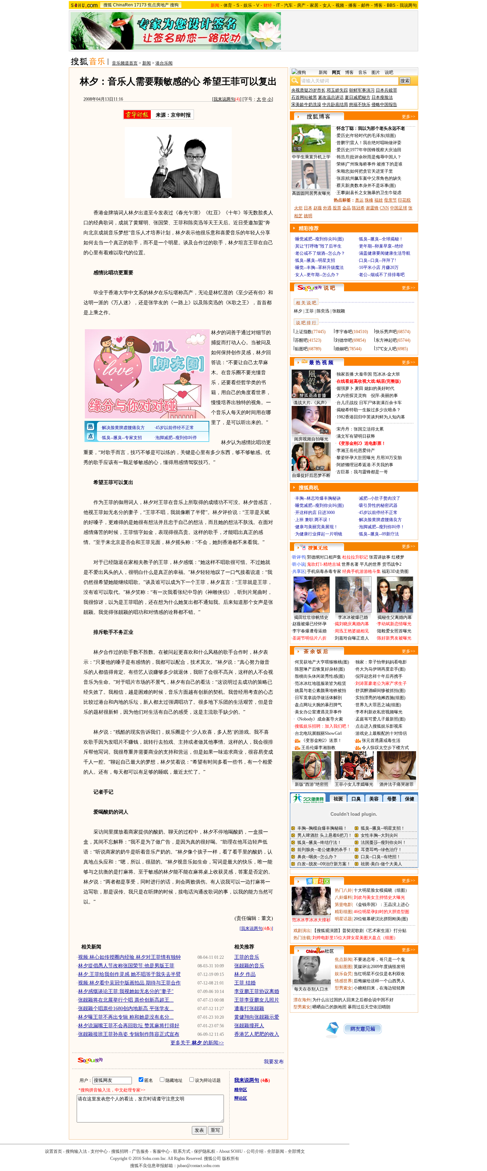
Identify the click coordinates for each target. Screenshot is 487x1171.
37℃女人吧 (385, 348)
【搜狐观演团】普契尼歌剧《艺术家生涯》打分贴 (359, 930)
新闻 (146, 63)
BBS (391, 5)
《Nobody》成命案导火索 (319, 719)
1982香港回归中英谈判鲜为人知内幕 (371, 416)
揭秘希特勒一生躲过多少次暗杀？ (369, 409)
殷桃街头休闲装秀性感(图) (320, 676)
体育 (228, 5)
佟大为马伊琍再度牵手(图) (380, 669)
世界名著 (350, 564)
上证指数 (303, 331)
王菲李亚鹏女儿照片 (256, 1000)
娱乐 (248, 5)
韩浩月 (343, 156)
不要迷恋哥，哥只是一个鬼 (379, 959)
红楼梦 (397, 557)
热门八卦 (343, 890)
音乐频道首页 (125, 63)
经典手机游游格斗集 (361, 571)
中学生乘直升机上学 (311, 156)
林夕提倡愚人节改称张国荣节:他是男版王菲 (126, 965)
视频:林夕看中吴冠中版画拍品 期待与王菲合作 (129, 983)
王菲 (309, 311)
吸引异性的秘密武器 (378, 505)
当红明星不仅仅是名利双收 (379, 973)
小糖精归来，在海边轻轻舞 (379, 988)
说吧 (389, 72)
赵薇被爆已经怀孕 (309, 623)
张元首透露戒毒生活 (381, 740)
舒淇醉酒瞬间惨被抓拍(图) (380, 690)
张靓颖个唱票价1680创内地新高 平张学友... (126, 1008)
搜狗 (174, 4)
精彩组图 (343, 911)
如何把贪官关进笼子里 (371, 171)
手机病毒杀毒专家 (324, 571)
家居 (314, 5)
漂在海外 (302, 999)
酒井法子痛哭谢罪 (396, 784)
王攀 (341, 192)
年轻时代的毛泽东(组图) (373, 135)
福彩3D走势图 (395, 571)
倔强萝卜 (345, 388)
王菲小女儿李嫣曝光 (354, 784)
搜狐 (107, 4)
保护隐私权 (204, 1151)
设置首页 (53, 1151)
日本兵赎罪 (386, 90)
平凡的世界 (370, 564)
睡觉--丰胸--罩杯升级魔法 (319, 267)
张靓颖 (338, 311)
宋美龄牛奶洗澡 (306, 104)
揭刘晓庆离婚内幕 (352, 623)
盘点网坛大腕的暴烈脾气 (318, 704)
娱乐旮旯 (343, 973)
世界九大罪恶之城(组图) (378, 704)
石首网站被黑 (304, 97)
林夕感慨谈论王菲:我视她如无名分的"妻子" (126, 991)
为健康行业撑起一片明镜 (318, 533)
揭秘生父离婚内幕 (395, 617)
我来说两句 (224, 99)
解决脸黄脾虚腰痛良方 (380, 519)
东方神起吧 (386, 340)
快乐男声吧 (386, 331)
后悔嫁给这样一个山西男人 (379, 980)
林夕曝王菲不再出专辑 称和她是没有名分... (126, 1017)
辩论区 (240, 1098)
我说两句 (408, 5)
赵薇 (317, 207)
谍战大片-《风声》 (311, 402)
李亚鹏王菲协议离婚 (256, 991)
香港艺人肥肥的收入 (256, 1034)
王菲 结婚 (245, 983)
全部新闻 (275, 1151)
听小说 (298, 564)
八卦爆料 (343, 897)
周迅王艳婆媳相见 (352, 630)
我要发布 (274, 1061)
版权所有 (230, 1158)
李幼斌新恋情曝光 (394, 623)
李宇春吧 (343, 331)
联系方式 (181, 1151)
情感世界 (343, 980)
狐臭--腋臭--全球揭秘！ (381, 238)
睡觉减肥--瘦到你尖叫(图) (319, 238)
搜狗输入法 (76, 1151)
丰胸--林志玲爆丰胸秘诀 (318, 498)
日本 (308, 207)
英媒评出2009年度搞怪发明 (379, 966)
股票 (337, 207)
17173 (140, 4)
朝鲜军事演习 (362, 90)
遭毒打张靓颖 (249, 1008)
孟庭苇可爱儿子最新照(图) (380, 719)
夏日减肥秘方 (357, 97)
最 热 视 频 (321, 362)
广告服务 (140, 1151)
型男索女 (343, 988)
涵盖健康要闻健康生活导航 (384, 253)
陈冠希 (358, 207)
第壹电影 (343, 904)
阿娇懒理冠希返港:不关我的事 (365, 464)
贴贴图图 (343, 966)
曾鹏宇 (343, 142)
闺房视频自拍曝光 (311, 439)
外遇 (327, 207)
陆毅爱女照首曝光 (394, 630)
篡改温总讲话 (331, 97)
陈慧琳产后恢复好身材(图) (320, 669)
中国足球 (398, 207)
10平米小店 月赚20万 (379, 267)
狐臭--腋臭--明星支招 (315, 260)
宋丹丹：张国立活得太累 (360, 429)
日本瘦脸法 (382, 97)
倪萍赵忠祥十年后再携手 (379, 676)
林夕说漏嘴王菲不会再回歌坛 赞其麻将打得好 (128, 1025)
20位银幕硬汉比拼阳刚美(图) (381, 918)
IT (278, 5)
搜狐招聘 (119, 1151)
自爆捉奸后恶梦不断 (311, 475)
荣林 (341, 164)
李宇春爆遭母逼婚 (309, 630)
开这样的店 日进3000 (315, 512)
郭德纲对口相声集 (324, 557)
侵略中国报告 (384, 104)
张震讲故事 (379, 557)
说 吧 (329, 288)
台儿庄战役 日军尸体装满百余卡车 (369, 402)
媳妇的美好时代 (379, 388)
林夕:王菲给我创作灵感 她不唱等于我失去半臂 (129, 974)
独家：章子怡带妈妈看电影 (381, 662)
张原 (341, 178)
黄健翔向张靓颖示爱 (256, 1017)
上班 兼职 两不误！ (313, 519)
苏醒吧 (301, 340)
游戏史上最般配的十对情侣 (381, 733)
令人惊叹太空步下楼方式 (385, 747)
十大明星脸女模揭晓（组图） (381, 890)
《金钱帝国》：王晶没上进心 (381, 904)
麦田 (359, 388)
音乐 (362, 72)
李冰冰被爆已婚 (353, 617)
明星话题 (343, 918)
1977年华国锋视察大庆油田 (375, 149)
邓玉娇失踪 (337, 90)
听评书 (298, 557)
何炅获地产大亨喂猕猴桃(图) (322, 662)
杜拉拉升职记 (355, 557)
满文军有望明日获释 (356, 436)
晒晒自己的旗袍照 (329, 1006)
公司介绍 (254, 1151)
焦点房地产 (158, 4)
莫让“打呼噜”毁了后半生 (318, 246)
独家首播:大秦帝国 (354, 374)
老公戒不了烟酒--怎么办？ (320, 253)
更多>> (408, 116)
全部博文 (296, 1151)
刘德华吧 (343, 340)
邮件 (365, 5)
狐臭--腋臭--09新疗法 (379, 533)
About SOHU (231, 1151)
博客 (378, 5)
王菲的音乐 (246, 957)
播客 (352, 5)
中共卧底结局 (335, 104)
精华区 (240, 1089)
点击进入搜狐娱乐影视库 (379, 726)
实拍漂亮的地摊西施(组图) (380, 697)
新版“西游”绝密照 (311, 784)
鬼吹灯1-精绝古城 (323, 564)
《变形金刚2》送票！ (321, 740)
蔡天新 (343, 185)
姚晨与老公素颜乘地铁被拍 (320, 690)
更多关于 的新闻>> (197, 1042)
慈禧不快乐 (359, 104)
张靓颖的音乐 (249, 965)
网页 (336, 72)
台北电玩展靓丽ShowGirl (318, 733)
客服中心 (161, 1151)
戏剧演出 (302, 930)
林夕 (298, 311)
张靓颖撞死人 (249, 1025)
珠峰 (369, 200)
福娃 (378, 200)
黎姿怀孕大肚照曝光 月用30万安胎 (369, 457)
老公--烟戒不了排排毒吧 (382, 274)
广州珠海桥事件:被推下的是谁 (374, 164)
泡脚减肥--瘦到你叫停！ (382, 526)
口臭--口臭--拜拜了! (377, 260)
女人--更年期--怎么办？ (317, 274)
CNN (384, 207)
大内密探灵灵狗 (351, 395)
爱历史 (343, 135)
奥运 (359, 200)
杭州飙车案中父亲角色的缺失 (373, 178)
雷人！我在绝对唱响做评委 (375, 142)
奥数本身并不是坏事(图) (373, 185)
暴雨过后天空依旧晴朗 (369, 1006)
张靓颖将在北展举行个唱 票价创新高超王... (126, 1000)
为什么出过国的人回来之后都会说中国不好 (353, 999)
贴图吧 (301, 348)
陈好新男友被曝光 (394, 638)
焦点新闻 (343, 959)
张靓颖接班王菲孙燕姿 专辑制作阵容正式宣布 (128, 1034)
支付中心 (99, 1151)
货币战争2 (391, 564)
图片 (375, 72)
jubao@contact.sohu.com (198, 1165)
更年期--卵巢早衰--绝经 (381, 246)
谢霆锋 (372, 207)
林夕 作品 (245, 974)
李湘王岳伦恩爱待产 (356, 450)
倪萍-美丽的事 (384, 395)
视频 (339, 5)
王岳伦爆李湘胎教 (318, 747)
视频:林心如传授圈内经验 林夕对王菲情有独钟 (129, 957)
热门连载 (302, 937)
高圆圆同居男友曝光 (311, 193)
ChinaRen (123, 4)
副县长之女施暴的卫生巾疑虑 (373, 192)
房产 (301, 5)
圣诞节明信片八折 (309, 638)
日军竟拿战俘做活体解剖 (318, 697)
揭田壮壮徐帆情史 (311, 617)
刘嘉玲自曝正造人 (352, 638)
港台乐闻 (164, 63)
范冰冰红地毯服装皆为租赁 (320, 683)
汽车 (288, 5)
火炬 (298, 207)
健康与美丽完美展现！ (316, 526)
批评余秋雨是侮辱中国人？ (375, 156)
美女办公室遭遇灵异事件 (318, 711)
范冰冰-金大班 (386, 374)
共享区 (298, 571)
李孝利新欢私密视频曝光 (379, 711)
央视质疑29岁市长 (308, 90)
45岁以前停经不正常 (378, 512)
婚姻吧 (341, 348)
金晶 (346, 207)
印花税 (404, 200)
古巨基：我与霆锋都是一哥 (362, 471)
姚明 (308, 215)
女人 (327, 5)
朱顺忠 (343, 171)
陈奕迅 (323, 311)
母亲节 (390, 200)
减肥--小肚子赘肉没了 (379, 498)
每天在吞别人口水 (311, 989)
